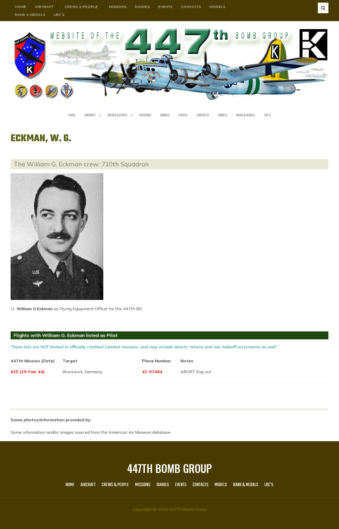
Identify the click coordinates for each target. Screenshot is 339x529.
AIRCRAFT (44, 6)
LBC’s (58, 14)
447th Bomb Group (169, 468)
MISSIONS (117, 6)
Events (165, 6)
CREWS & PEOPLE (81, 6)
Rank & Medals (30, 14)
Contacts (191, 6)
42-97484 (152, 371)
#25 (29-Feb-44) (28, 371)
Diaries (142, 6)
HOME (20, 6)
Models (217, 6)
